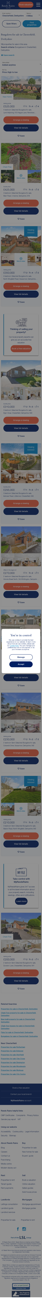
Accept (21, 664)
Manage (21, 657)
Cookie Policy (14, 646)
